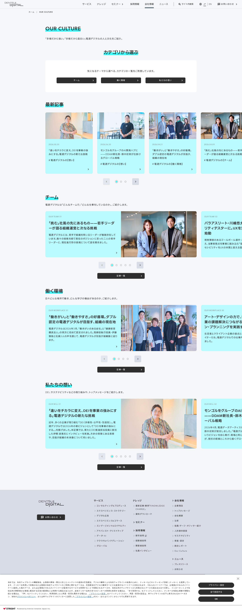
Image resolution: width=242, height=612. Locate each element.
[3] (125, 181)
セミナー (116, 4)
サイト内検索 (187, 4)
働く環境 (121, 80)
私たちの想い (165, 80)
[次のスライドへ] (135, 181)
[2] (121, 181)
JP (204, 4)
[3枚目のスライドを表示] (121, 265)
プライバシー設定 (216, 585)
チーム (77, 80)
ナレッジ (101, 4)
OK (216, 599)
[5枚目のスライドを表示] (130, 265)
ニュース (163, 4)
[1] (116, 181)
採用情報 (134, 4)
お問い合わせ (227, 4)
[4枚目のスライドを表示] (125, 265)
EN (210, 4)
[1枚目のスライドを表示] (112, 265)
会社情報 (149, 4)
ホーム (31, 12)
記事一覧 (121, 276)
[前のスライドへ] (106, 181)
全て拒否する (216, 592)
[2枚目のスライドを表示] (116, 265)
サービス (86, 4)
